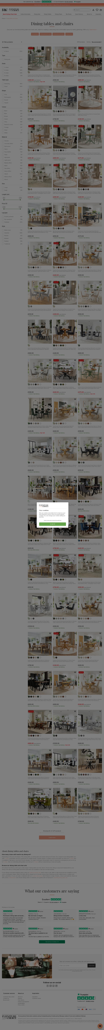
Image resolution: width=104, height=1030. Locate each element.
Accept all (52, 524)
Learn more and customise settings (52, 520)
